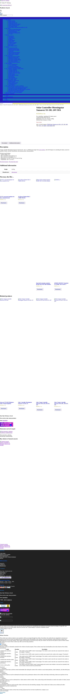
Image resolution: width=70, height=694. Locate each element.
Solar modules (8, 19)
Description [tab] (4, 143)
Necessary (4, 644)
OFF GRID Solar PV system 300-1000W (16, 90)
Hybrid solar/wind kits (12, 31)
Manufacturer (3, 565)
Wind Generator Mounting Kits (14, 32)
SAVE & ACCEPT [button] (4, 690)
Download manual (4, 161)
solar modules (42, 149)
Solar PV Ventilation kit (13, 64)
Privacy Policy (23, 624)
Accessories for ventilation (13, 66)
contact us (9, 599)
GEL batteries (11, 37)
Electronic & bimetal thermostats (14, 67)
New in (6, 100)
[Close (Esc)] (4, 692)
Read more (3, 202)
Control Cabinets (11, 84)
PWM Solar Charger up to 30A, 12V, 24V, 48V (29, 104)
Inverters (7, 46)
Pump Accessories (11, 77)
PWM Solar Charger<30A (13, 57)
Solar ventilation (8, 63)
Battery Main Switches (12, 45)
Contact (4, 94)
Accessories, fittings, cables (10, 79)
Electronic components (9, 93)
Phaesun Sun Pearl (11, 21)
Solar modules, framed (12, 26)
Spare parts (10, 33)
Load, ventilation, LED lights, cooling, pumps (14, 68)
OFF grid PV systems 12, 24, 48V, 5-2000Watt (14, 85)
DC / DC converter (12, 43)
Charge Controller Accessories (14, 62)
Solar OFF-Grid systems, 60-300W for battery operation (19, 89)
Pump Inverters (11, 76)
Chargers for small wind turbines (14, 29)
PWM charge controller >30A (14, 58)
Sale (6, 98)
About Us (2, 563)
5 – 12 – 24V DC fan (12, 65)
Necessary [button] (2, 642)
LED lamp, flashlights (12, 69)
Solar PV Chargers (9, 55)
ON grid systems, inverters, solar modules (13, 92)
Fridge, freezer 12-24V (12, 78)
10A (40, 125)
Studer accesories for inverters (14, 52)
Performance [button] (2, 672)
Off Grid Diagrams (9, 96)
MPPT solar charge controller (14, 56)
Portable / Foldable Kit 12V (13, 25)
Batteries (7, 34)
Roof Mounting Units (12, 83)
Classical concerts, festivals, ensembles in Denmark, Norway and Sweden (5, 546)
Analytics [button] (2, 677)
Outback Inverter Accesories (13, 53)
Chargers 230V (11, 41)
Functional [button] (2, 667)
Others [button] (1, 687)
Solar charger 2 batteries (13, 60)
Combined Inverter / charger (13, 49)
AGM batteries (11, 35)
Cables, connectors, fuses (13, 82)
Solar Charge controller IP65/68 (14, 59)
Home (4, 17)
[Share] (3, 692)
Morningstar (14, 172)
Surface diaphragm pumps (13, 75)
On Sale (4, 97)
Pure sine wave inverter (12, 47)
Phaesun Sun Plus (11, 20)
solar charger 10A (51, 125)
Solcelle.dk (5, 420)
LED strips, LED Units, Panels (14, 72)
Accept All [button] (9, 628)
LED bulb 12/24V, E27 (12, 70)
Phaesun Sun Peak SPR (12, 22)
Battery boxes (10, 44)
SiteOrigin (33, 624)
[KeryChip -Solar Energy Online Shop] (4, 0)
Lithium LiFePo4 (11, 38)
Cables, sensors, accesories (13, 54)
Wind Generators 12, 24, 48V (14, 30)
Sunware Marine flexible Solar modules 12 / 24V (17, 27)
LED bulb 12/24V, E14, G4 (13, 71)
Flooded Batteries (11, 40)
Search (4, 101)
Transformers (10, 51)
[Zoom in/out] (0, 692)
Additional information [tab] (14, 143)
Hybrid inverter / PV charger (13, 50)
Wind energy (7, 28)
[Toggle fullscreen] (1, 692)
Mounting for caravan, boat (13, 80)
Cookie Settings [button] (3, 628)
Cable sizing (2, 553)
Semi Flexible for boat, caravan (14, 24)
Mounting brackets (11, 81)
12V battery (43, 125)
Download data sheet (13, 161)
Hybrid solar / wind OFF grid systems (15, 91)
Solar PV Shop (6, 18)
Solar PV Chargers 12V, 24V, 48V (10, 104)
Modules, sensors (11, 73)
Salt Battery (10, 39)
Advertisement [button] (3, 682)
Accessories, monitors (12, 42)
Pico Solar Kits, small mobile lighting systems (17, 88)
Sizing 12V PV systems (5, 554)
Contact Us (2, 564)
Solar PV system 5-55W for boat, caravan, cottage (18, 87)
